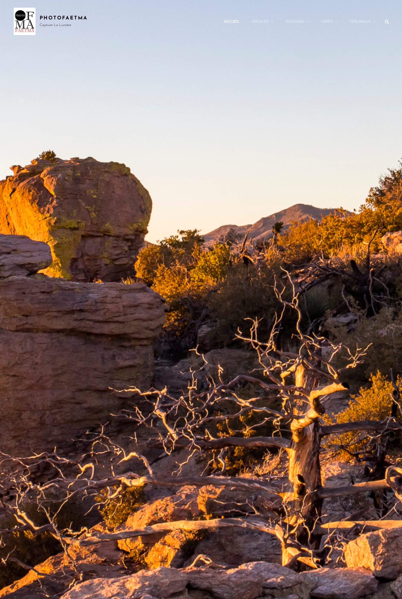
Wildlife (260, 21)
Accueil (232, 21)
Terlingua (359, 21)
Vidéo (327, 21)
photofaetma (64, 18)
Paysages (295, 21)
